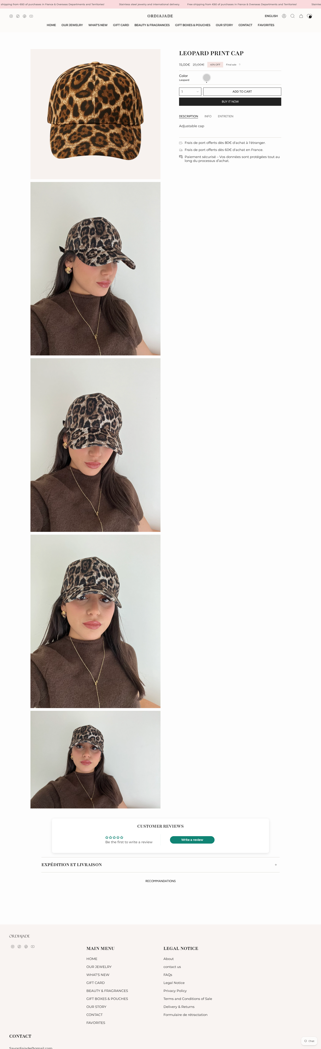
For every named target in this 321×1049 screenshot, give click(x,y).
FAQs (167, 975)
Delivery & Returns (178, 1007)
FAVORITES (95, 1023)
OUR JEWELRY (98, 967)
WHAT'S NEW (97, 975)
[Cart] (301, 16)
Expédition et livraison (71, 865)
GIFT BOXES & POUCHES (107, 999)
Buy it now (230, 101)
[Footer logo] (19, 936)
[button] (72, 25)
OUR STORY (96, 1007)
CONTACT (94, 1015)
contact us (172, 967)
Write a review (192, 840)
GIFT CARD (95, 983)
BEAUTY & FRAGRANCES (107, 991)
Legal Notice (174, 983)
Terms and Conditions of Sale (187, 999)
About (168, 959)
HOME (91, 959)
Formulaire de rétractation (185, 1015)
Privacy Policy (175, 991)
